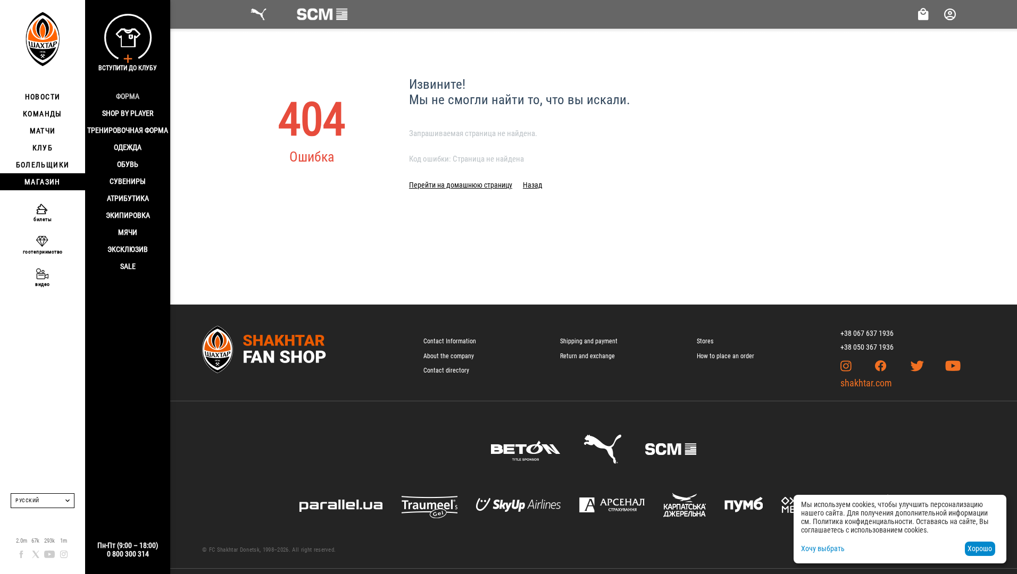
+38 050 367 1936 (867, 347)
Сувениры (128, 181)
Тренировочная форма (127, 130)
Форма (127, 96)
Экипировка (128, 215)
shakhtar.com (866, 383)
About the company (448, 356)
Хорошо (980, 548)
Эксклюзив (127, 249)
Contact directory (446, 370)
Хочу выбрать (823, 548)
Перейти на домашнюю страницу (460, 185)
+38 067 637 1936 (867, 333)
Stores (705, 341)
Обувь (127, 164)
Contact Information (449, 341)
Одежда (127, 147)
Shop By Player (127, 113)
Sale (128, 266)
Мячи (127, 232)
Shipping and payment (589, 341)
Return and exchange (587, 356)
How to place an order (725, 356)
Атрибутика (128, 198)
